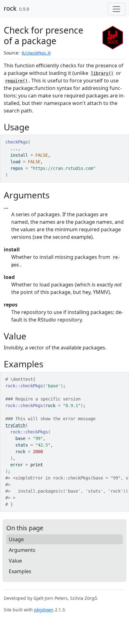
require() (16, 80)
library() (102, 73)
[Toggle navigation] (116, 9)
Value (15, 560)
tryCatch (15, 425)
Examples (20, 571)
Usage (16, 539)
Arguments (22, 550)
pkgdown (44, 610)
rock (10, 8)
